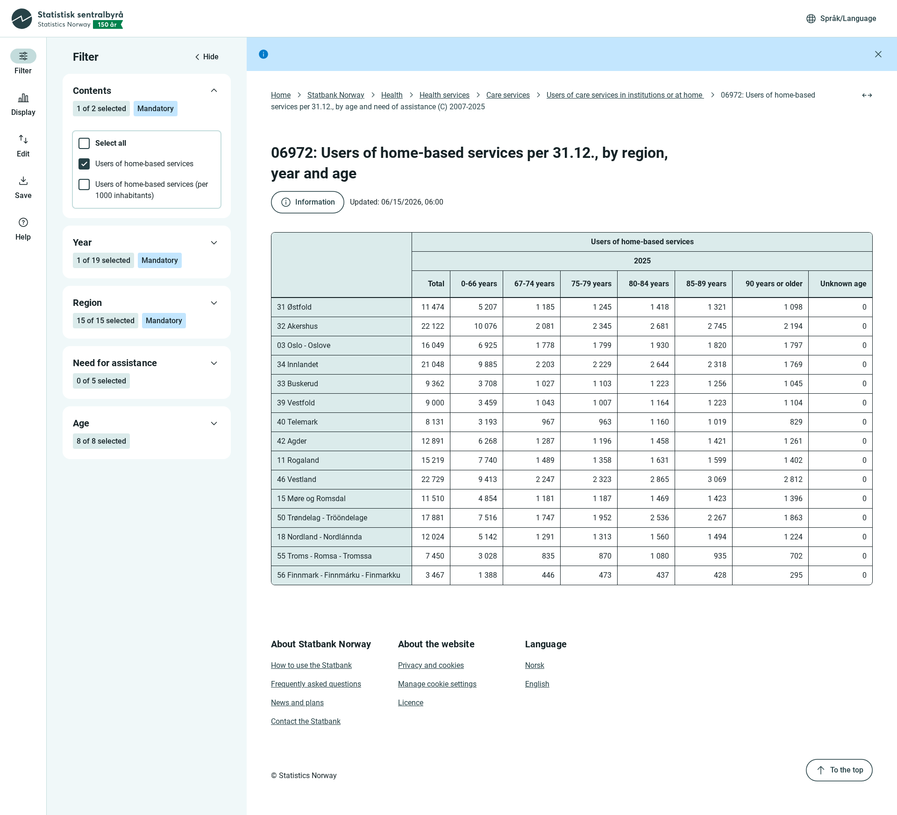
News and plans (297, 702)
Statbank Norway (335, 95)
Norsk (534, 665)
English (537, 684)
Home (281, 95)
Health (392, 95)
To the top (846, 769)
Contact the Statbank (306, 721)
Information (315, 202)
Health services (445, 95)
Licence (410, 702)
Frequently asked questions (316, 684)
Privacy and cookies (431, 665)
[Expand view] (867, 95)
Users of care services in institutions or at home (625, 95)
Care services (508, 95)
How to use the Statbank (311, 665)
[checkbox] (147, 143)
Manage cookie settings (437, 684)
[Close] (878, 54)
